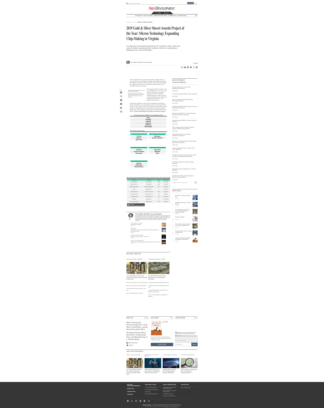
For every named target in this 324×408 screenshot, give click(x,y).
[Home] (136, 401)
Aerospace (133, 228)
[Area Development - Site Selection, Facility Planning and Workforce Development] (162, 8)
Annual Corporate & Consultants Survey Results (169, 391)
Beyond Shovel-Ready (136, 224)
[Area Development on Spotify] (145, 401)
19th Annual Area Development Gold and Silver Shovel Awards (145, 242)
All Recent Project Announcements (180, 182)
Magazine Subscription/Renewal (133, 385)
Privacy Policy (166, 406)
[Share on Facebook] (121, 100)
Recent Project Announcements (151, 393)
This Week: (186, 336)
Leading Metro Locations (168, 393)
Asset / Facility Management (151, 387)
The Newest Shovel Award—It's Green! (140, 236)
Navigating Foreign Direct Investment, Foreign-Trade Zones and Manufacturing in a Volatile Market (137, 335)
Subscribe (190, 3)
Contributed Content (136, 223)
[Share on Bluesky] (121, 107)
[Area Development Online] (147, 405)
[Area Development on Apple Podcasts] (140, 401)
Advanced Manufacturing (156, 259)
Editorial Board (182, 15)
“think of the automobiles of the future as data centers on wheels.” (150, 111)
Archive (195, 318)
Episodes (146, 318)
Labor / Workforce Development (151, 389)
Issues (171, 318)
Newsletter (130, 388)
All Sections (196, 15)
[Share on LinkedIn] (121, 92)
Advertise (138, 3)
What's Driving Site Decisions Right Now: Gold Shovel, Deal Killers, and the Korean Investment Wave (137, 325)
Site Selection (148, 391)
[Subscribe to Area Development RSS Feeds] (132, 401)
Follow (157, 13)
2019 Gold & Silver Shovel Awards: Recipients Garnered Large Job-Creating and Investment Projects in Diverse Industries (136, 95)
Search (167, 13)
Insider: (185, 333)
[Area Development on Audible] (149, 401)
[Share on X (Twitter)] (121, 96)
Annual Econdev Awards (144, 22)
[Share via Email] (121, 111)
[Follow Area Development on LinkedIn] (128, 401)
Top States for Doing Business (169, 395)
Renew (195, 3)
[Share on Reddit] (121, 104)
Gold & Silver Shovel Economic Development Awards (169, 388)
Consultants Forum (131, 3)
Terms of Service (174, 406)
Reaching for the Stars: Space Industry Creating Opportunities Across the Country (145, 230)
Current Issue (131, 391)
